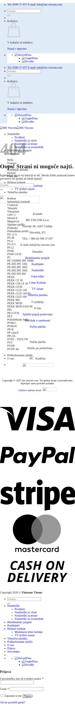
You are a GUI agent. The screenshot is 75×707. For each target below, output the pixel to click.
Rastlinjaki (37, 264)
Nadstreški (13, 134)
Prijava (27, 696)
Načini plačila (38, 326)
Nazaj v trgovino (17, 48)
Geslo (4, 688)
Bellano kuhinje (16, 182)
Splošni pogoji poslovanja (37, 314)
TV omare (38, 288)
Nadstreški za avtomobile (29, 147)
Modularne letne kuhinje (29, 631)
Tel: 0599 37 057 (17, 4)
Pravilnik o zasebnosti (37, 320)
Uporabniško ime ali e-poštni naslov (22, 678)
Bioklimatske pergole (37, 257)
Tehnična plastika (17, 192)
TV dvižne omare (25, 188)
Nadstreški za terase (26, 615)
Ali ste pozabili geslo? (12, 702)
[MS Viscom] (16, 127)
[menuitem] (23, 54)
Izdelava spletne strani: (31, 390)
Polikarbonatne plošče (20, 355)
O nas (10, 358)
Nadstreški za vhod (26, 612)
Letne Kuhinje (37, 282)
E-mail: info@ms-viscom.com (45, 4)
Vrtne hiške (37, 276)
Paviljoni (20, 137)
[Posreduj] (8, 15)
